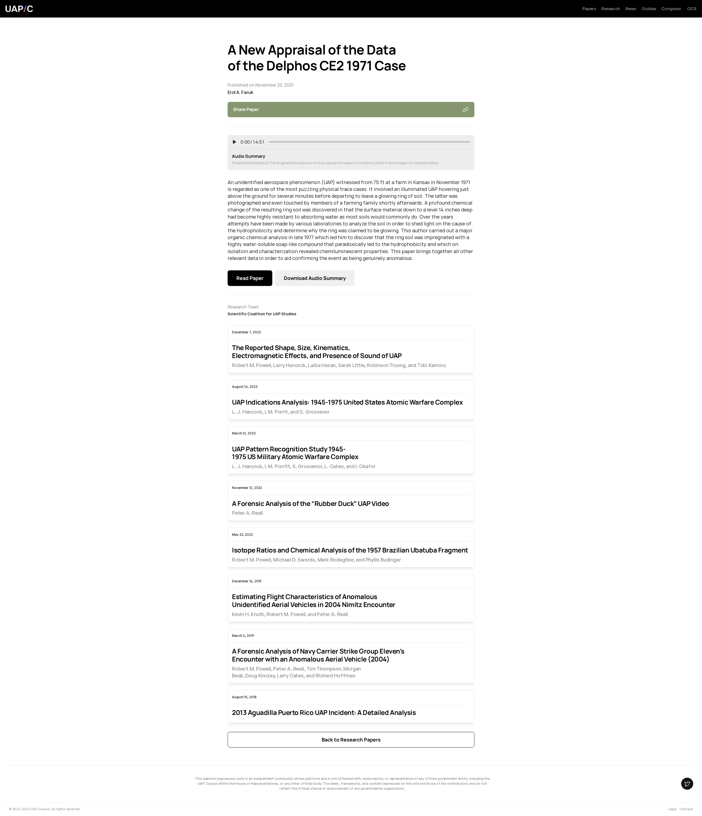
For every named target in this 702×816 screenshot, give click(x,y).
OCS (692, 8)
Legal (673, 809)
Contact (686, 809)
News (630, 8)
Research (610, 8)
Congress (671, 8)
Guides (649, 8)
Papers (589, 8)
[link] (351, 356)
